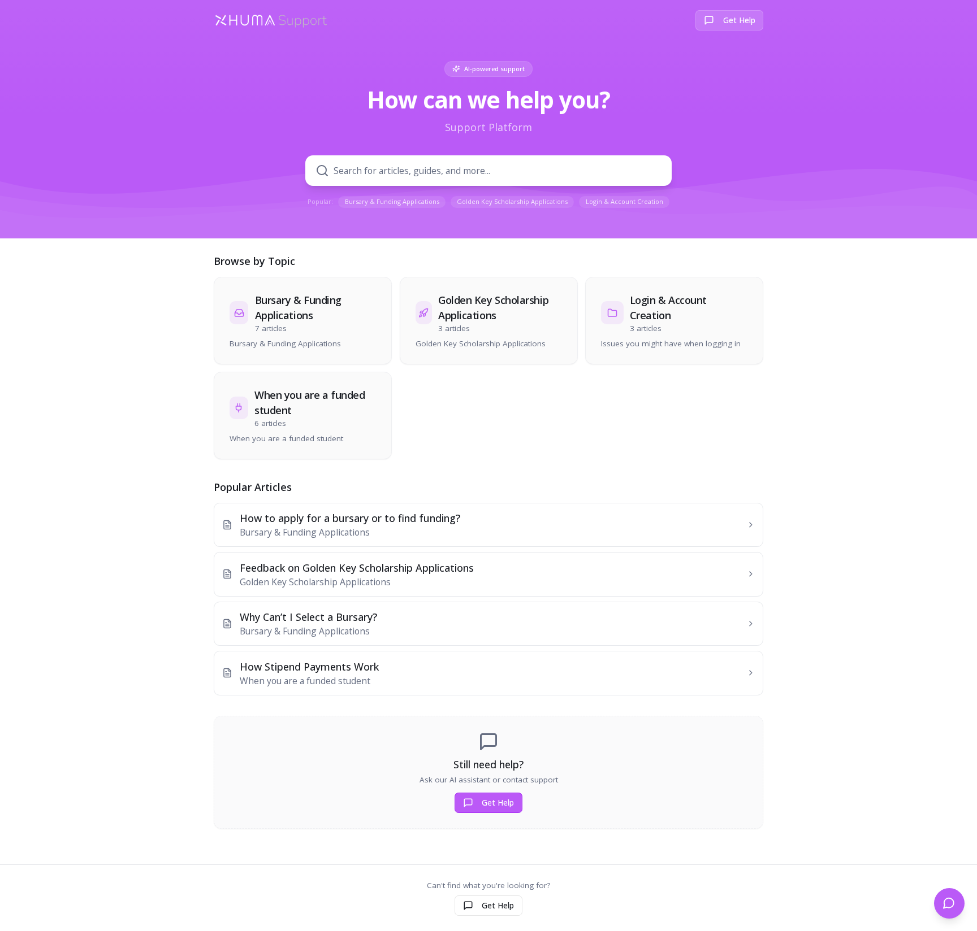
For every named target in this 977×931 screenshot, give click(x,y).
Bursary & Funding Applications (392, 201)
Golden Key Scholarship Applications (512, 201)
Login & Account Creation (624, 201)
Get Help (739, 20)
